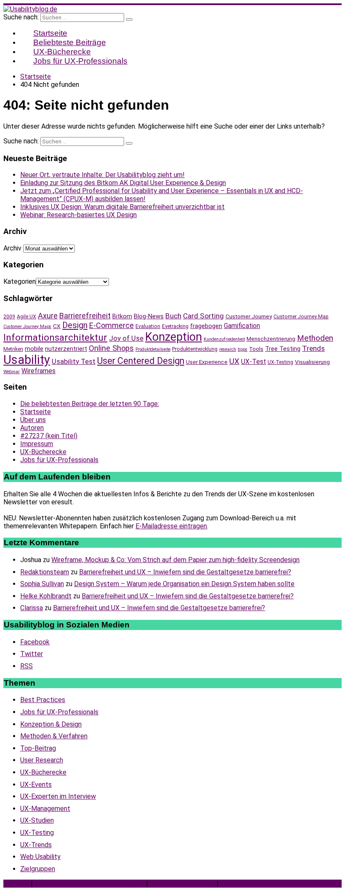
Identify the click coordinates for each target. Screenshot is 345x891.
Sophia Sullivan (42, 584)
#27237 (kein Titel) (48, 436)
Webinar (11, 371)
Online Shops (111, 348)
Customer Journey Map (301, 317)
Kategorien (19, 281)
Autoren (32, 428)
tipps (242, 349)
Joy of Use (126, 338)
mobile (34, 349)
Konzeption (173, 337)
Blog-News (149, 316)
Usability (26, 360)
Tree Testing (282, 349)
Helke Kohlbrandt (46, 596)
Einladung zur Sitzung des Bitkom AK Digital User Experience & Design (123, 183)
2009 (9, 317)
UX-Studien (37, 820)
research (227, 349)
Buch (173, 316)
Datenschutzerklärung (182, 884)
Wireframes (38, 371)
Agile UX (26, 317)
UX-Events (36, 785)
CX (57, 326)
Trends (313, 348)
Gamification (242, 326)
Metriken (13, 349)
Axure (48, 315)
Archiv (12, 248)
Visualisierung (312, 361)
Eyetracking (175, 326)
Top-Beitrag (38, 748)
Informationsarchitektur (55, 337)
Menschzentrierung (271, 338)
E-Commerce (111, 325)
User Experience (207, 361)
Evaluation (147, 326)
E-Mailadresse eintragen (171, 526)
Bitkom (122, 316)
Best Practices (42, 700)
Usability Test (74, 362)
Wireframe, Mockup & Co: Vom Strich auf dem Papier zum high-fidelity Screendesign (175, 560)
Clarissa (31, 608)
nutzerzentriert (66, 349)
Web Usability (40, 857)
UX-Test (253, 362)
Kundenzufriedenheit (224, 339)
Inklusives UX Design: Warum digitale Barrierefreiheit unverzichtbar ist (122, 207)
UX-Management (45, 809)
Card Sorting (203, 316)
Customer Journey (249, 316)
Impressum (36, 444)
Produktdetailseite (152, 349)
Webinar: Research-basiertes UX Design (78, 215)
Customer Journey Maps (27, 326)
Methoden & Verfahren (54, 736)
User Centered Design (140, 360)
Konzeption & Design (51, 724)
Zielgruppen (37, 869)
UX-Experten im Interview (58, 796)
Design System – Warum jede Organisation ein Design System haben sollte (184, 584)
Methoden (315, 338)
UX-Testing (280, 362)
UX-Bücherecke (43, 452)
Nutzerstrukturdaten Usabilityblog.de (89, 884)
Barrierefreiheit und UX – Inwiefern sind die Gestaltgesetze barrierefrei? (185, 572)
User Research (41, 760)
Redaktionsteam (44, 572)
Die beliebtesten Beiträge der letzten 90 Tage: (89, 404)
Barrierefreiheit (85, 315)
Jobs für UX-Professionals (80, 61)
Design (75, 325)
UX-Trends (36, 845)
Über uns (33, 420)
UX (234, 361)
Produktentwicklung (195, 349)
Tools (256, 348)
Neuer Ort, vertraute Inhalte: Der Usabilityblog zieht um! (102, 175)
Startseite (35, 412)
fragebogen (206, 326)
